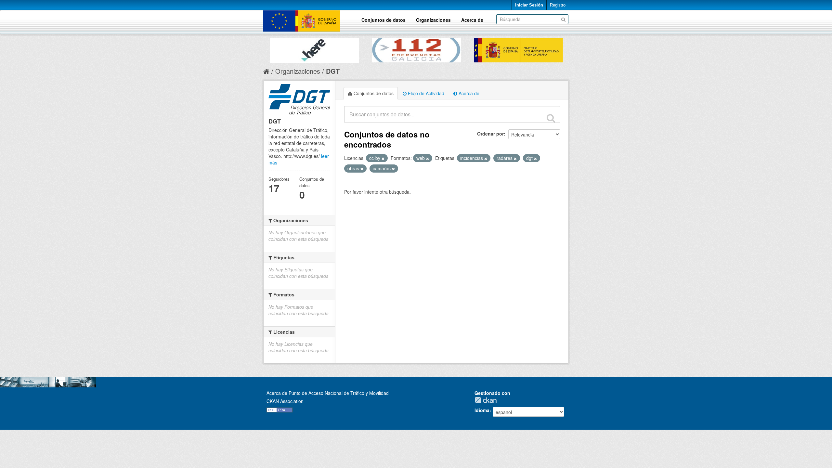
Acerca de (472, 20)
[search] (550, 118)
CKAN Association (285, 401)
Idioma (481, 410)
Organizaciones (433, 20)
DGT (333, 71)
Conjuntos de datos (383, 20)
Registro (558, 5)
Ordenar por (490, 133)
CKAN (487, 400)
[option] (314, 48)
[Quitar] (383, 158)
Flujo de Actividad (425, 93)
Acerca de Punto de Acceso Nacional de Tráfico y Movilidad (327, 393)
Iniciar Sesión (529, 5)
